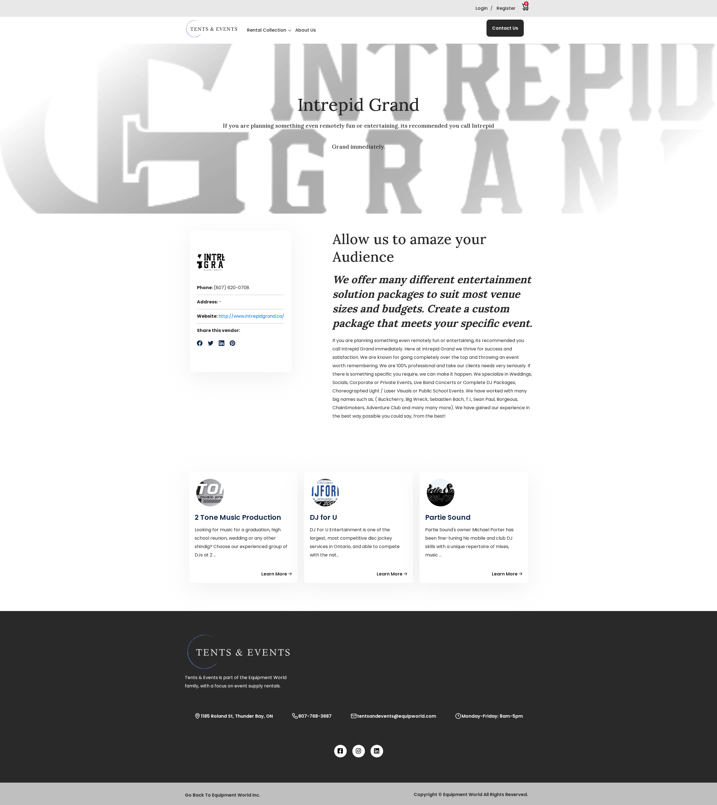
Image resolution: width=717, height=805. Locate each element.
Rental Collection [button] (266, 30)
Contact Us (505, 28)
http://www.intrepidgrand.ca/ (251, 316)
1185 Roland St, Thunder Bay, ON (237, 716)
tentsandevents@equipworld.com (396, 716)
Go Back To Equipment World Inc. (222, 795)
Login (482, 8)
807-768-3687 (315, 716)
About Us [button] (305, 30)
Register (506, 8)
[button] (211, 29)
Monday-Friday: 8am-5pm (492, 716)
